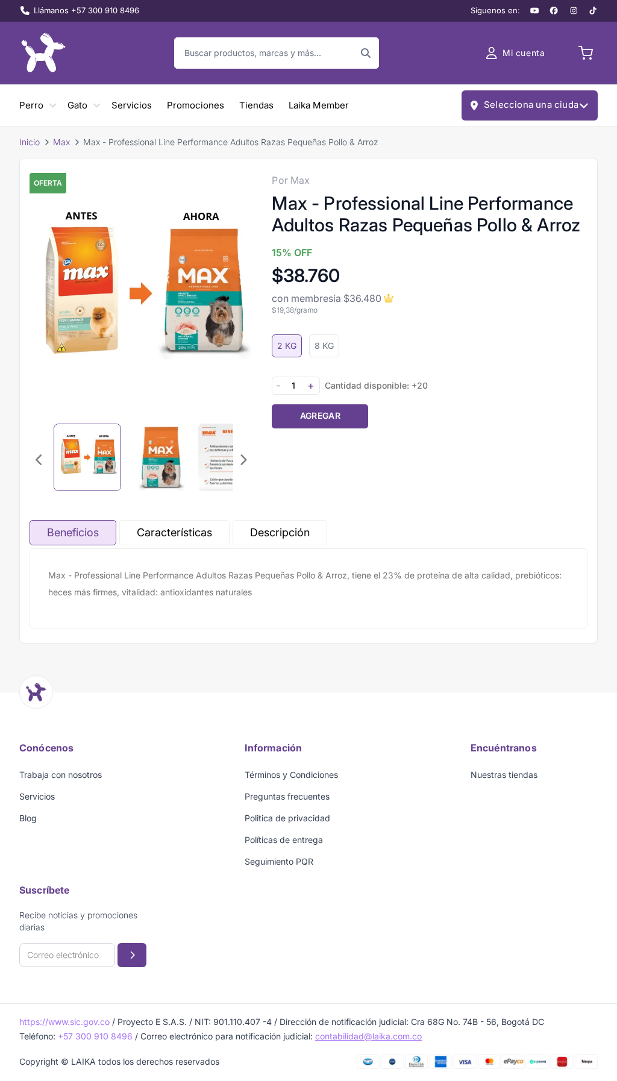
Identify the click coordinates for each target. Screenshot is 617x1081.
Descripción (280, 532)
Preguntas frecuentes (287, 796)
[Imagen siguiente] (242, 459)
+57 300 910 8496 (95, 1036)
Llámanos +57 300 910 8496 (86, 10)
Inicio (29, 142)
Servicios (131, 105)
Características (174, 532)
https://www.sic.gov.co (64, 1022)
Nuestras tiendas (504, 774)
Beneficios (73, 532)
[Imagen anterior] (39, 459)
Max (61, 142)
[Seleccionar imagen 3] (232, 457)
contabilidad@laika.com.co (368, 1036)
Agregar (320, 415)
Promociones (195, 105)
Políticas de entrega (284, 840)
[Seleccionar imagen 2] (159, 457)
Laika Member (319, 105)
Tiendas (256, 105)
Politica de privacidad (287, 818)
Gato (77, 105)
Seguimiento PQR (279, 861)
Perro (31, 105)
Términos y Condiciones (291, 774)
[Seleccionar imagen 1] (87, 457)
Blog (28, 818)
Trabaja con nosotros (60, 774)
